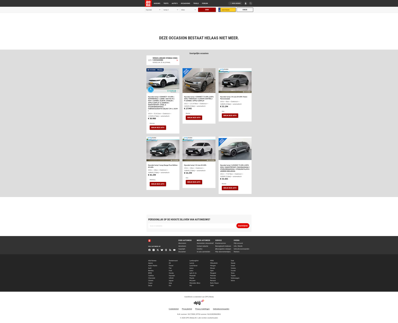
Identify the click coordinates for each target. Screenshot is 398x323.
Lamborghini (193, 260)
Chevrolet (151, 278)
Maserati (192, 275)
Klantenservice (220, 243)
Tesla (232, 273)
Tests (166, 3)
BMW (150, 273)
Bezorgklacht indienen (223, 246)
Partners (236, 252)
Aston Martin (152, 265)
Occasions (185, 3)
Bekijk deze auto (157, 128)
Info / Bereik (238, 246)
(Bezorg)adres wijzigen (223, 249)
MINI (212, 260)
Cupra (150, 283)
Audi (149, 268)
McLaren (192, 280)
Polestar (213, 275)
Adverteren (182, 246)
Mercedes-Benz (194, 283)
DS (170, 263)
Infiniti (171, 278)
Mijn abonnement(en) (222, 252)
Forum (205, 3)
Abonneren (182, 243)
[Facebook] (150, 250)
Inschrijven (243, 225)
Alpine (150, 263)
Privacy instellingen (202, 309)
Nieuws (157, 3)
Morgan (213, 265)
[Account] (246, 3)
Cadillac (151, 275)
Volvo (233, 280)
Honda (171, 273)
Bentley (150, 270)
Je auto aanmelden (203, 252)
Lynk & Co (193, 273)
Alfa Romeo (152, 260)
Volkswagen (235, 278)
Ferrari (171, 265)
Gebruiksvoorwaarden (241, 249)
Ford (170, 270)
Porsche (213, 278)
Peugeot (213, 273)
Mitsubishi (214, 263)
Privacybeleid (187, 309)
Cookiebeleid (174, 309)
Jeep (170, 283)
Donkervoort (173, 260)
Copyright (181, 249)
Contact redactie (202, 246)
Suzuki (233, 270)
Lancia (191, 263)
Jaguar (171, 280)
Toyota (233, 275)
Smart (233, 265)
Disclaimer (182, 252)
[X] (159, 250)
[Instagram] (154, 250)
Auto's (175, 3)
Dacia (150, 285)
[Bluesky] (163, 250)
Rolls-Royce (214, 283)
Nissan (212, 268)
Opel (212, 270)
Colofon (199, 249)
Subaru (233, 268)
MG (190, 285)
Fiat (170, 268)
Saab (212, 285)
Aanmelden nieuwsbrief (205, 243)
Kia (170, 285)
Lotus (191, 270)
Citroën (150, 280)
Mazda (191, 278)
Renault (213, 280)
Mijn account (238, 243)
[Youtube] (175, 250)
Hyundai (172, 275)
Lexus (191, 268)
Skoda (233, 263)
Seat (232, 260)
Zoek (207, 10)
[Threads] (167, 250)
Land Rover (193, 265)
